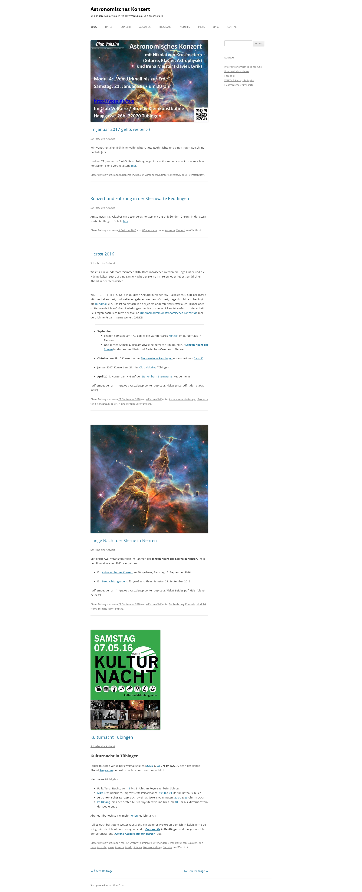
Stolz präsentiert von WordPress (107, 885)
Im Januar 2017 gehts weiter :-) (120, 129)
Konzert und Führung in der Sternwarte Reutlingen (139, 198)
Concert (126, 26)
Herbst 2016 (102, 254)
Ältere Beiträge (101, 871)
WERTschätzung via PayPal (239, 80)
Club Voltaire (147, 367)
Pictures (184, 26)
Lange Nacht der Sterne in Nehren (123, 540)
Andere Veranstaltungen (182, 399)
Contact (232, 26)
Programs (165, 26)
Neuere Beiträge (196, 871)
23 (158, 766)
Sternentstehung (152, 847)
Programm (106, 770)
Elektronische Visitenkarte (238, 85)
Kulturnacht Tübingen (111, 737)
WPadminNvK (153, 174)
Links (216, 26)
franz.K (198, 358)
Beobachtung (176, 604)
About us (145, 26)
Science (137, 847)
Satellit (128, 847)
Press (201, 26)
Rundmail (101, 304)
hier (133, 165)
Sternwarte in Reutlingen (157, 358)
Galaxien (192, 842)
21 (170, 793)
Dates (108, 26)
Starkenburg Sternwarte (157, 376)
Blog (93, 26)
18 (128, 788)
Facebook (229, 75)
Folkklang (103, 802)
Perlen (134, 815)
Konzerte (173, 174)
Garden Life (152, 829)
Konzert (173, 335)
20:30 (149, 766)
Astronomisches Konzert (120, 9)
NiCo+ (101, 793)
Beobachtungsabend (115, 581)
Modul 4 (184, 174)
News (122, 403)
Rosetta (119, 847)
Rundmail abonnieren (236, 71)
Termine (130, 403)
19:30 (162, 793)
